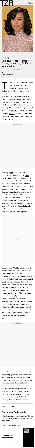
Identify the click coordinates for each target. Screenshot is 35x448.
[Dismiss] (31, 429)
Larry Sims (16, 271)
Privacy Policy (11, 441)
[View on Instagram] (17, 239)
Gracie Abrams (7, 192)
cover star (14, 110)
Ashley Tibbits (8, 74)
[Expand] (25, 429)
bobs (31, 83)
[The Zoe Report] (6, 3)
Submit (6, 435)
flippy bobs (13, 172)
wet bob (11, 113)
